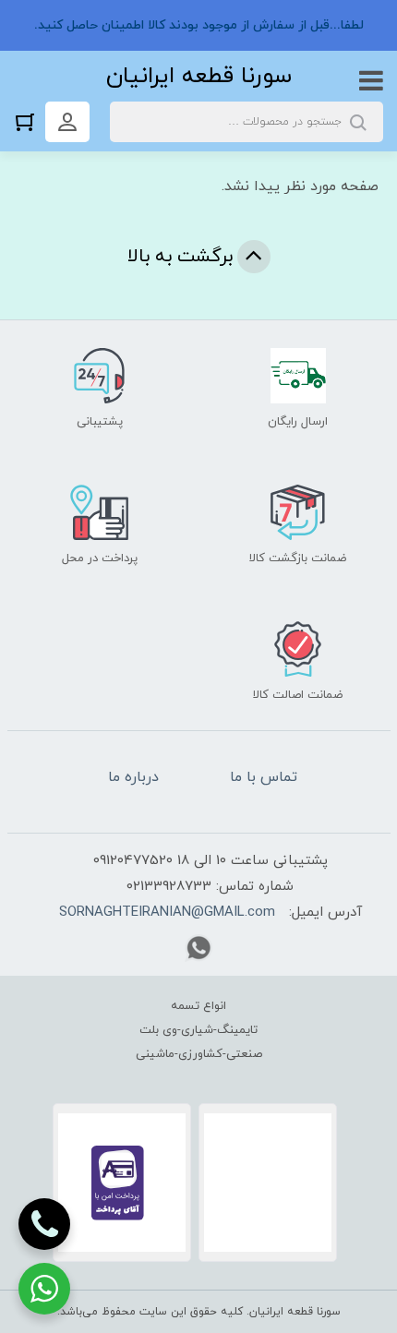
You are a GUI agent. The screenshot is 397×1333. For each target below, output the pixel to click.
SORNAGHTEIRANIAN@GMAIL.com (167, 912)
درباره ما (133, 777)
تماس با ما (263, 777)
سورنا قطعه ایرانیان (199, 76)
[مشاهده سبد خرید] (29, 121)
